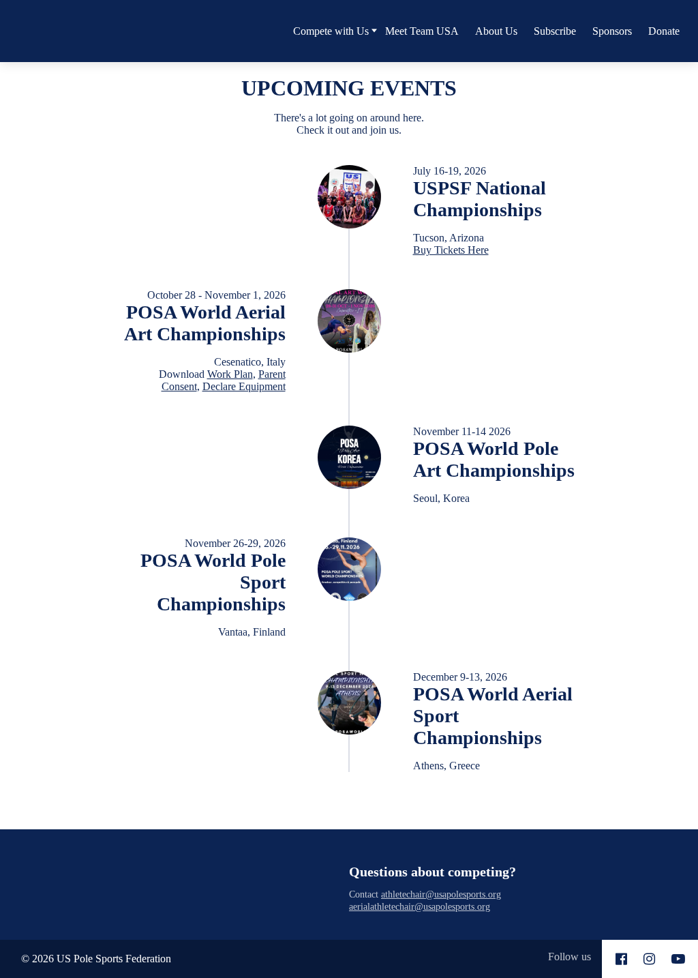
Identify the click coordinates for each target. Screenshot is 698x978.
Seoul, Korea (441, 498)
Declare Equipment (244, 386)
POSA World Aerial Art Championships (205, 322)
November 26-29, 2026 (235, 543)
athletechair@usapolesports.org (441, 894)
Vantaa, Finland (252, 632)
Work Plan (230, 374)
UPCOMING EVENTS (349, 88)
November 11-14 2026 (462, 431)
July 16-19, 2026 (449, 171)
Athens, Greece (446, 765)
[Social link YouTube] (678, 959)
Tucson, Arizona (451, 244)
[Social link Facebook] (621, 959)
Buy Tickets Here (451, 250)
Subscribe (555, 31)
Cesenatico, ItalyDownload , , (222, 374)
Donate (664, 31)
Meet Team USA (422, 31)
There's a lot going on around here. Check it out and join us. (349, 124)
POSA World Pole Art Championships (494, 459)
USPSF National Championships (479, 198)
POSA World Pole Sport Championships (213, 582)
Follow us (569, 956)
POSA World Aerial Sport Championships (493, 715)
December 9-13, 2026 (460, 677)
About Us (496, 31)
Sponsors (612, 31)
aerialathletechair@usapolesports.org (419, 906)
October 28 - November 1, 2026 (216, 295)
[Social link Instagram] (649, 959)
